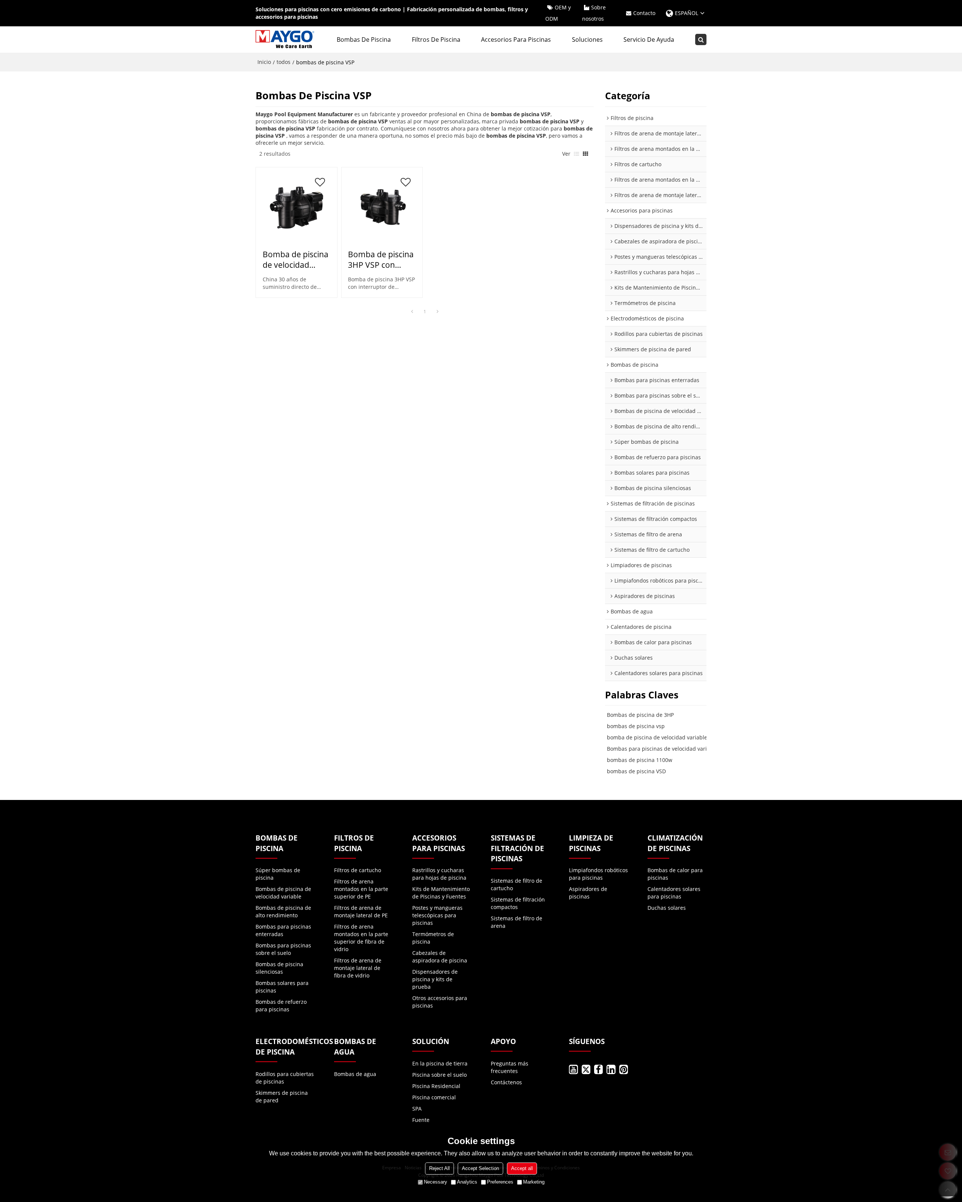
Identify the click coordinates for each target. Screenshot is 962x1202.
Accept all (522, 1168)
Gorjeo (586, 1069)
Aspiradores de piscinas (588, 892)
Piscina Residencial (436, 1086)
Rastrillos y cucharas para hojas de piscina (439, 874)
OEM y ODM (558, 13)
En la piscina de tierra (439, 1063)
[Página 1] (411, 311)
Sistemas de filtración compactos (518, 903)
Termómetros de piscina (433, 937)
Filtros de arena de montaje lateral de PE (361, 911)
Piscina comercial (434, 1097)
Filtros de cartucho (357, 870)
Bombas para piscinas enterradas (283, 930)
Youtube (573, 1069)
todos (283, 61)
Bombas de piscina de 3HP (640, 714)
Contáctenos (506, 1082)
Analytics (467, 1182)
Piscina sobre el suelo (439, 1074)
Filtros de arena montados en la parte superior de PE (361, 889)
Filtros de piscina (436, 39)
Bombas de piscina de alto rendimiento (283, 911)
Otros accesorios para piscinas (439, 1001)
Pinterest (623, 1069)
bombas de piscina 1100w (639, 759)
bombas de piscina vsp (636, 726)
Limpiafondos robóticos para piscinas (598, 874)
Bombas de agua (355, 1074)
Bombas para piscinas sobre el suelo (283, 949)
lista (576, 154)
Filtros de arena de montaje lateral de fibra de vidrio (357, 968)
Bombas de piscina (364, 39)
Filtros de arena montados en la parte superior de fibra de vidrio (361, 938)
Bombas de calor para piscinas (675, 874)
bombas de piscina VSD (636, 771)
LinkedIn (611, 1069)
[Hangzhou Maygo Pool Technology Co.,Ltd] (286, 39)
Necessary (435, 1182)
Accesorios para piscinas (516, 39)
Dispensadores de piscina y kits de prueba (435, 979)
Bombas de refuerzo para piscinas (281, 1005)
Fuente (421, 1119)
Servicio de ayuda (648, 39)
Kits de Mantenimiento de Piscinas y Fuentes (441, 892)
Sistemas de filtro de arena (516, 922)
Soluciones (587, 39)
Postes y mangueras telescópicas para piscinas (437, 915)
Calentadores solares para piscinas (673, 892)
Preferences (500, 1182)
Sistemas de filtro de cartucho (516, 884)
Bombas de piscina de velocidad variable (283, 892)
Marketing (534, 1182)
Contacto (644, 13)
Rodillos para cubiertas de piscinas (285, 1077)
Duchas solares (666, 907)
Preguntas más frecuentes (509, 1067)
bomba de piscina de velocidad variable (657, 737)
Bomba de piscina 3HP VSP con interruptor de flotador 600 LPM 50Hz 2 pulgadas (381, 259)
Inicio (264, 61)
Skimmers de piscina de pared (282, 1096)
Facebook (598, 1069)
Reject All (439, 1168)
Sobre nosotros (594, 13)
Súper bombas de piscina (278, 874)
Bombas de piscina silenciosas (279, 968)
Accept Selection (480, 1168)
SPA (417, 1108)
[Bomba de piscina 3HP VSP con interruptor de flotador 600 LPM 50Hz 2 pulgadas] (382, 207)
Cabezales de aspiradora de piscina (439, 956)
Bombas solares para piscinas (282, 986)
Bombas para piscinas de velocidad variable (662, 748)
